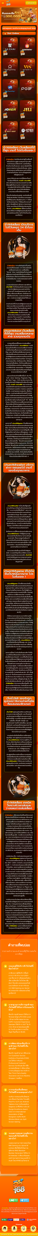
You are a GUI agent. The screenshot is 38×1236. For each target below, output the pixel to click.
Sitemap (19, 1224)
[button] (3, 3)
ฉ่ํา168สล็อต (5, 1208)
